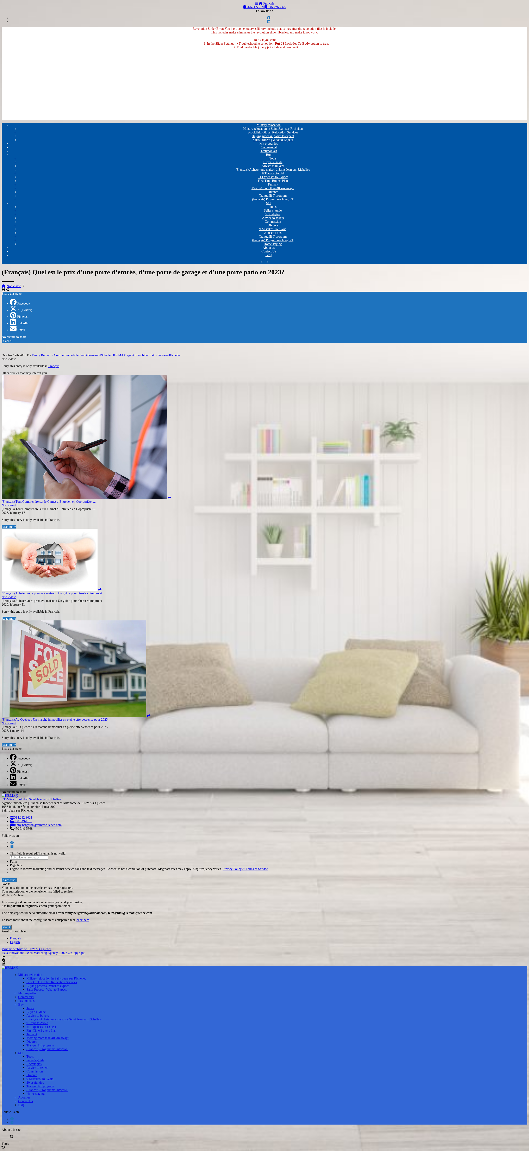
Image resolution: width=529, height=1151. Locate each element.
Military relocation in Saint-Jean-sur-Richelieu (273, 128)
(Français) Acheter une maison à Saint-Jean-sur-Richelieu (273, 169)
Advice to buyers (273, 166)
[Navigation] (256, 3)
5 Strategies (272, 214)
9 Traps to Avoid (273, 173)
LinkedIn (23, 323)
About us (269, 247)
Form (13, 861)
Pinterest (22, 316)
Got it (6, 927)
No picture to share (14, 337)
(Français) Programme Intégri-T (272, 199)
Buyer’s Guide (272, 162)
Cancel (7, 341)
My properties (269, 143)
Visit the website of (26, 949)
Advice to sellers (273, 218)
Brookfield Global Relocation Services (273, 132)
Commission (273, 221)
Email (21, 330)
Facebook (23, 303)
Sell (268, 203)
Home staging (273, 244)
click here (82, 920)
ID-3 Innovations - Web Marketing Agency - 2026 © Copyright (43, 953)
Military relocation (269, 125)
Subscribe (9, 880)
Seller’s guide (273, 210)
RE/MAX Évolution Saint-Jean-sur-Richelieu (31, 799)
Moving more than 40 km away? (272, 188)
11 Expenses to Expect (273, 177)
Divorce (273, 192)
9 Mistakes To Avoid (272, 229)
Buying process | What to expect (273, 136)
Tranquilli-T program (273, 195)
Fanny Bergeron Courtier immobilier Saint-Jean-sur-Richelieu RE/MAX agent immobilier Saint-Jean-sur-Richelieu (106, 355)
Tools (272, 158)
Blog (269, 255)
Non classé (14, 286)
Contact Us (268, 251)
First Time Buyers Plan (273, 180)
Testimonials (269, 151)
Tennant (273, 184)
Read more (9, 526)
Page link (16, 865)
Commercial (269, 147)
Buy (269, 154)
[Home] (260, 3)
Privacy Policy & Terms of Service (245, 869)
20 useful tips (272, 232)
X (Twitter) (24, 310)
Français (268, 3)
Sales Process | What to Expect (273, 140)
